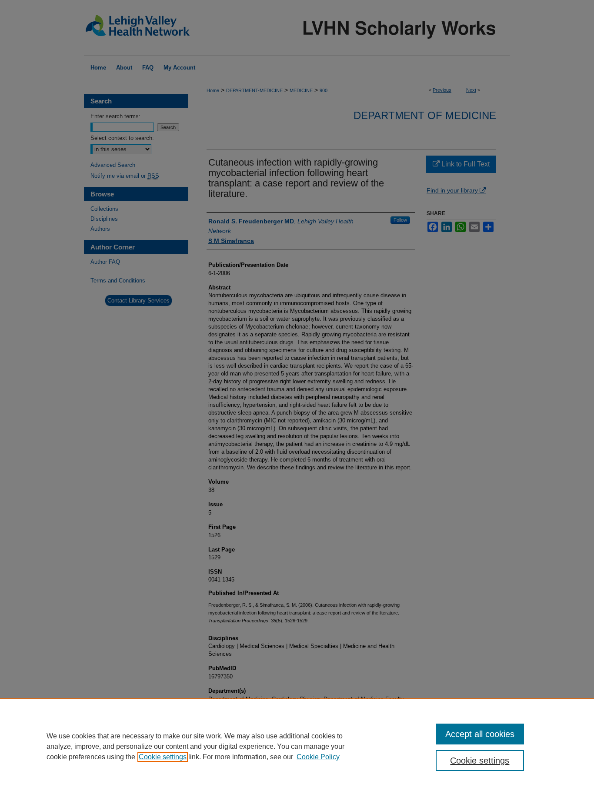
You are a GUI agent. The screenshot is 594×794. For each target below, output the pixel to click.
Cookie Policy (318, 757)
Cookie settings (163, 757)
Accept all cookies (479, 734)
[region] (297, 746)
